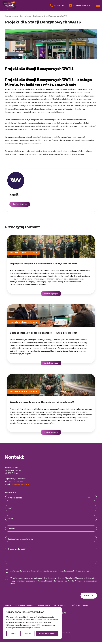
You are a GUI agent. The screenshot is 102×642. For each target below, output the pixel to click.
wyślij (86, 595)
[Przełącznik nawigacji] (98, 5)
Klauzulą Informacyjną (54, 581)
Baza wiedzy (25, 16)
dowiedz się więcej (20, 204)
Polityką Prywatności (76, 581)
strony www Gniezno (63, 632)
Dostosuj (13, 633)
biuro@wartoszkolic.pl (20, 484)
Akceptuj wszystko (47, 633)
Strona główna (11, 16)
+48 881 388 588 (16, 481)
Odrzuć (28, 633)
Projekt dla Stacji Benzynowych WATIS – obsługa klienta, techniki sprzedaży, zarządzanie (48, 82)
